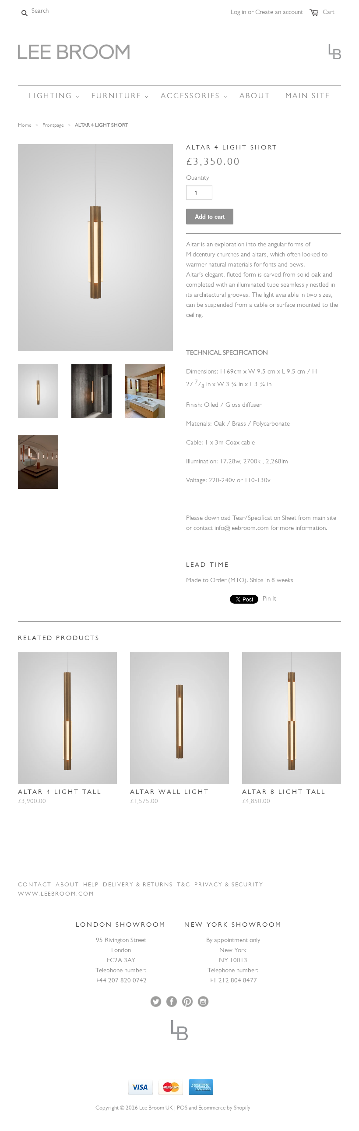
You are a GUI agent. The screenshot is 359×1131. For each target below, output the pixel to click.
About (67, 885)
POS (182, 1108)
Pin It (269, 599)
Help (91, 885)
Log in (238, 13)
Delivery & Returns (138, 885)
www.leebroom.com (56, 894)
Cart (328, 13)
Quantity (197, 178)
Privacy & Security (229, 885)
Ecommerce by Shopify (224, 1108)
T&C (183, 885)
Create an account (279, 13)
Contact (35, 885)
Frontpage (53, 125)
